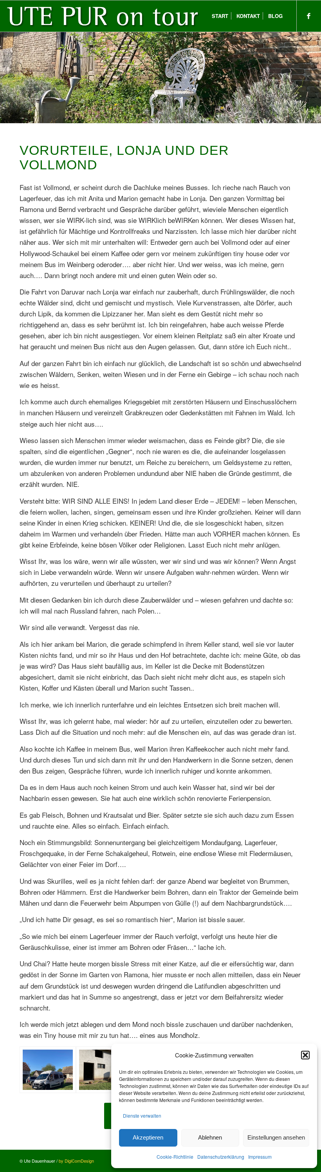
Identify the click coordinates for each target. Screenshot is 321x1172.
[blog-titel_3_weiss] (104, 16)
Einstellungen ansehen (276, 1137)
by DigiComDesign (76, 1161)
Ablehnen (210, 1137)
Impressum (260, 1156)
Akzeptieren (148, 1137)
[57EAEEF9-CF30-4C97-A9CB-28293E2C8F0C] (48, 1069)
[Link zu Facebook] (309, 16)
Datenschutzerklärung (220, 1156)
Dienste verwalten (142, 1115)
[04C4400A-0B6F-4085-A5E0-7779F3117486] (104, 1069)
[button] (305, 1055)
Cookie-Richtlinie (175, 1156)
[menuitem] (220, 16)
